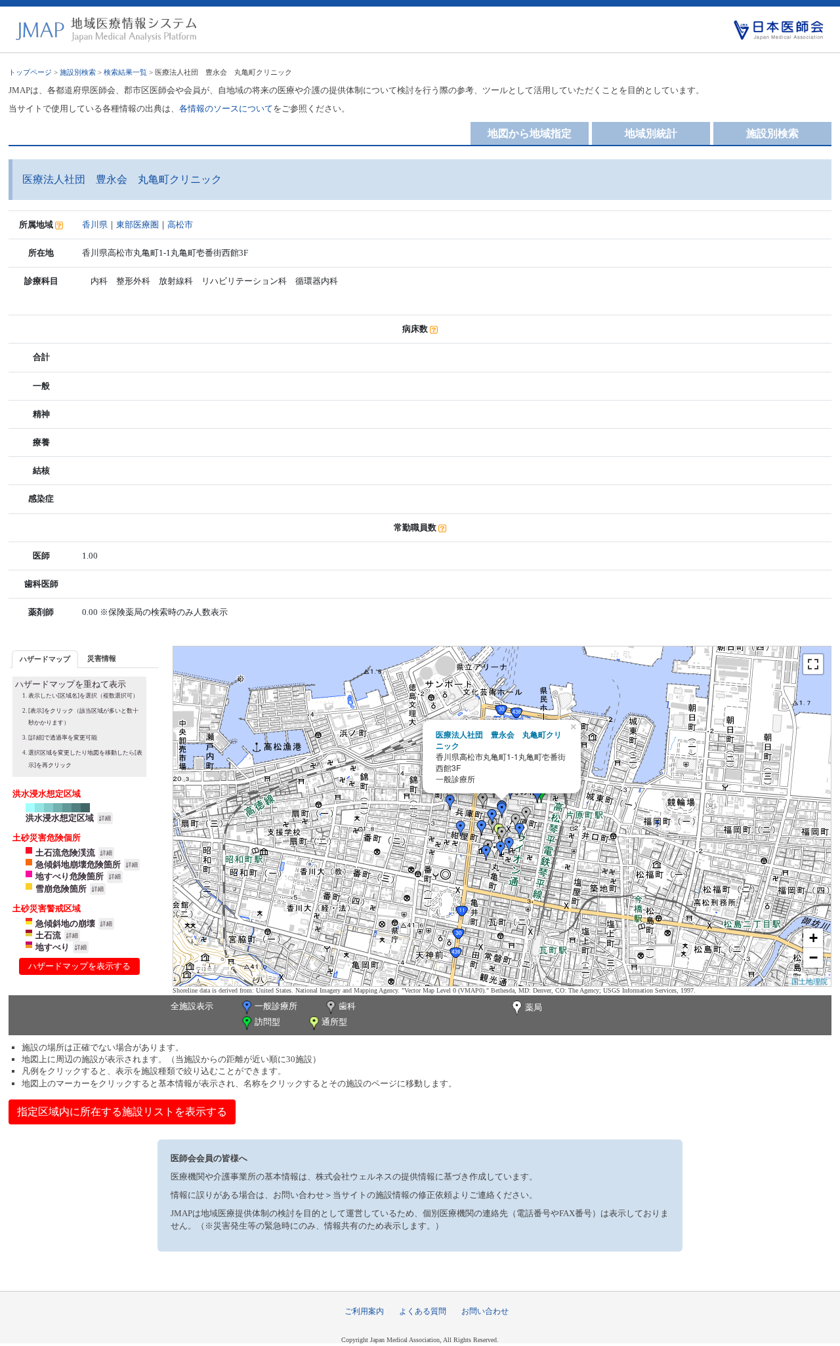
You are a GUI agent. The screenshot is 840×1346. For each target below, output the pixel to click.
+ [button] (813, 938)
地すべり (52, 947)
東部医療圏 (137, 224)
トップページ (30, 72)
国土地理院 (809, 981)
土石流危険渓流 (65, 853)
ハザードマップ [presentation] (45, 659)
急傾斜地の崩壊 (65, 923)
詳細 (105, 818)
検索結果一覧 (125, 72)
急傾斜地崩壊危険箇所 (78, 864)
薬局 (533, 1007)
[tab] (45, 659)
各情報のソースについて (226, 108)
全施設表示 (192, 1006)
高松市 (180, 224)
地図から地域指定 (530, 133)
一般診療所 (276, 1006)
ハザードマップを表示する (79, 966)
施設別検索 (78, 72)
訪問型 (267, 1022)
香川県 (95, 224)
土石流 (48, 935)
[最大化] (813, 664)
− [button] (813, 957)
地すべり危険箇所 (69, 876)
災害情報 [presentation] (101, 658)
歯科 (347, 1006)
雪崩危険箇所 (61, 889)
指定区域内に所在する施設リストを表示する (122, 1111)
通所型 (334, 1022)
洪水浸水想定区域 (60, 818)
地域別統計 (651, 133)
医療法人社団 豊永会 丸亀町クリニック (499, 739)
